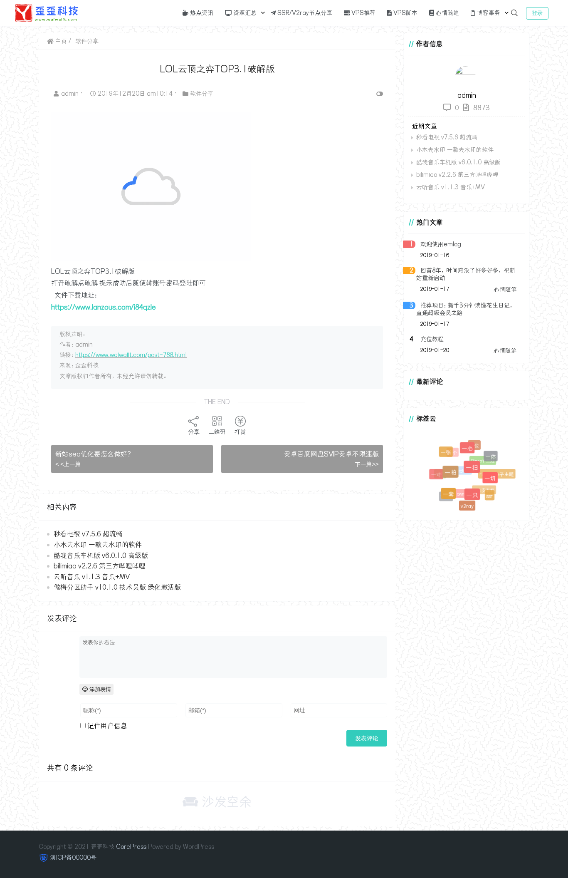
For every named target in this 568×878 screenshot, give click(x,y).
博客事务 (487, 13)
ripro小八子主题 (496, 473)
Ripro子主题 (480, 458)
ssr (490, 496)
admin (70, 93)
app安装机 (481, 488)
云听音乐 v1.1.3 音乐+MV (92, 577)
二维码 (217, 432)
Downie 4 (459, 491)
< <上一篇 (68, 464)
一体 (492, 457)
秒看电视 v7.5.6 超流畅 (88, 534)
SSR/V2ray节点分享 (304, 13)
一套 (450, 496)
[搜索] (514, 13)
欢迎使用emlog (440, 244)
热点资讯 (200, 13)
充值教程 (432, 339)
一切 (492, 480)
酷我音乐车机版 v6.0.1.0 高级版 (101, 555)
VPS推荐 (362, 13)
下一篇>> (367, 464)
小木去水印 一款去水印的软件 (98, 545)
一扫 (475, 471)
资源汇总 (244, 13)
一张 (447, 453)
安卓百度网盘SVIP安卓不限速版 (331, 454)
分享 (194, 432)
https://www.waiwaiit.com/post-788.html (131, 355)
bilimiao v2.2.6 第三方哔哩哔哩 (100, 566)
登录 (537, 13)
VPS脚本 (404, 13)
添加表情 (99, 689)
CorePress (131, 847)
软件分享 (87, 41)
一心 (469, 450)
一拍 (454, 475)
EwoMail (458, 467)
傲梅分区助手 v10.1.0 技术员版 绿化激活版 (117, 587)
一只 (474, 497)
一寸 (437, 476)
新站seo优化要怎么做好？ (94, 454)
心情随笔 (446, 13)
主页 (60, 41)
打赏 (240, 432)
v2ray (467, 506)
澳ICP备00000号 (73, 857)
